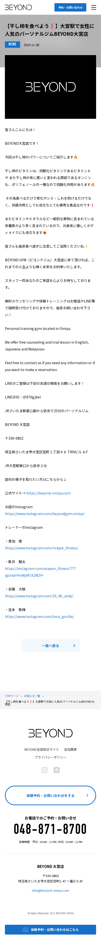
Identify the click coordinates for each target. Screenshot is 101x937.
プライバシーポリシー (50, 757)
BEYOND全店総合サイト (42, 749)
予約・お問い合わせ (70, 7)
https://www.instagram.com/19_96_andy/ (39, 595)
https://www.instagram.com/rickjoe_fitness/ (41, 547)
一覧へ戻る (50, 645)
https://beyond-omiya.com (48, 493)
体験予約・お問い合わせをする (50, 795)
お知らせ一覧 (32, 696)
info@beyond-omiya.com (50, 890)
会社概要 (70, 749)
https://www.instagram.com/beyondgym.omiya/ (44, 513)
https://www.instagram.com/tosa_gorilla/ (39, 616)
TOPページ (11, 696)
